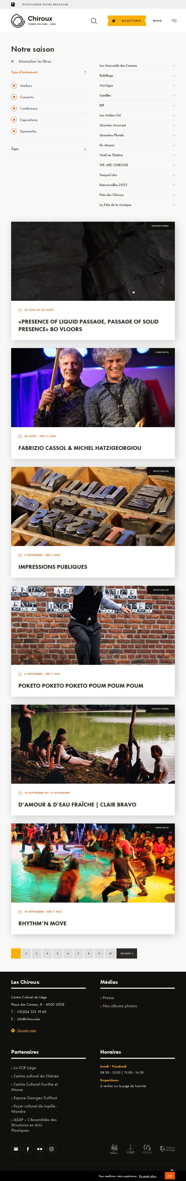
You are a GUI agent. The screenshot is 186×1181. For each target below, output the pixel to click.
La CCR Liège (25, 1067)
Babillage (106, 75)
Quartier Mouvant (113, 125)
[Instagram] (51, 1149)
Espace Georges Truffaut (35, 1097)
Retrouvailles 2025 (113, 184)
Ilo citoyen (107, 145)
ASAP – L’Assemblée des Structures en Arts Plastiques (34, 1125)
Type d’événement (24, 72)
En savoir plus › (148, 1176)
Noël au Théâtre (111, 155)
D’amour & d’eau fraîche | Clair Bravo (77, 804)
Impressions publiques (52, 566)
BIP (102, 105)
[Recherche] (94, 23)
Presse (108, 997)
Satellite (105, 95)
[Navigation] (174, 21)
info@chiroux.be (28, 1019)
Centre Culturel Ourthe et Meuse (34, 1087)
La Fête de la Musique (115, 204)
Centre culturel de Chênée (36, 1076)
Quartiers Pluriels (112, 135)
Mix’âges (106, 85)
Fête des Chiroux (112, 194)
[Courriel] (16, 1149)
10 (110, 953)
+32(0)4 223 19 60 (31, 1011)
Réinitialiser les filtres (34, 61)
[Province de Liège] (164, 1149)
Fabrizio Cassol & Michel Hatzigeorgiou (79, 448)
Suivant (127, 953)
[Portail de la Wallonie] (114, 1149)
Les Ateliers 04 (110, 115)
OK (170, 1176)
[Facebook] (28, 1149)
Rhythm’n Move (42, 923)
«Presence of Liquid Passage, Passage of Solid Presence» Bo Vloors (88, 325)
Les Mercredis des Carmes (118, 65)
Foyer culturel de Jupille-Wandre (34, 1108)
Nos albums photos (120, 1006)
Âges (14, 148)
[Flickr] (40, 1149)
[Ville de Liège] (130, 1149)
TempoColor (108, 174)
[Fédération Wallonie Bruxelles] (147, 1149)
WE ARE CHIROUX (114, 165)
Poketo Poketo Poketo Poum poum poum (80, 685)
